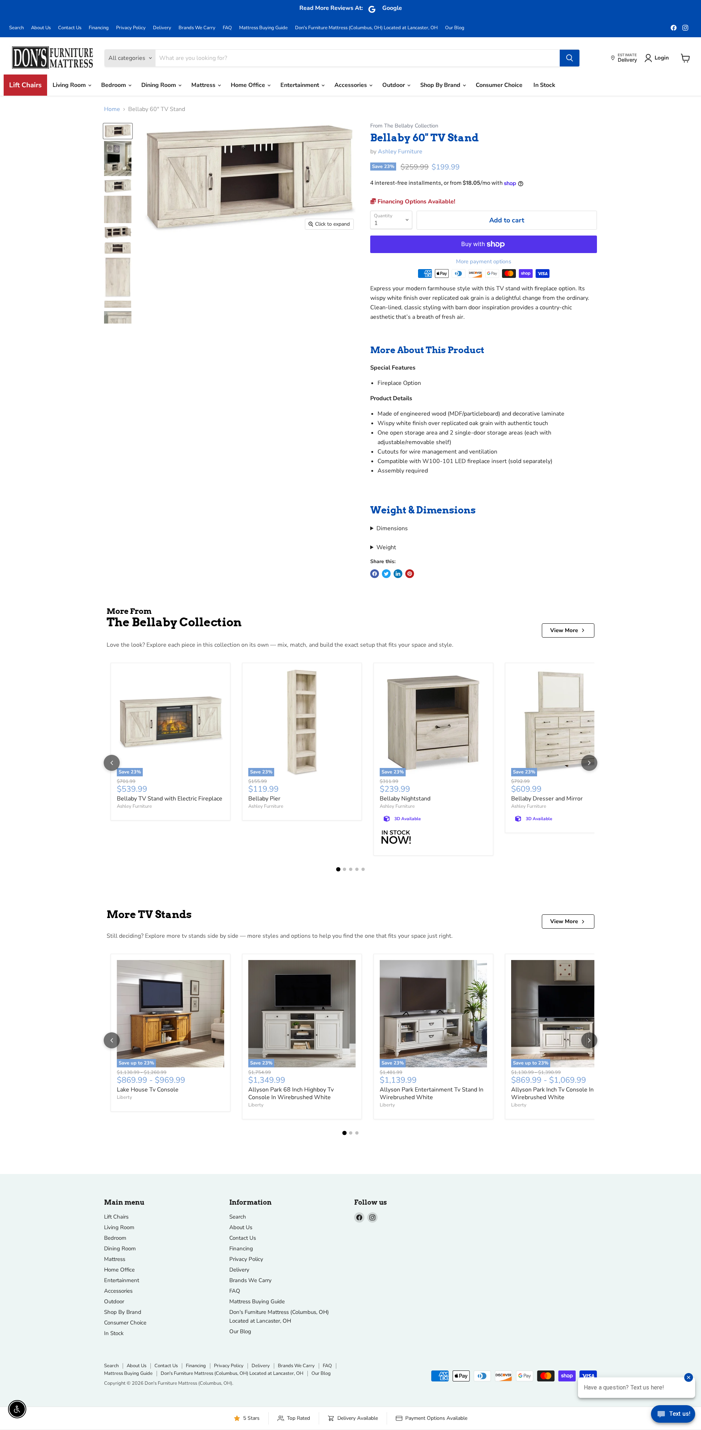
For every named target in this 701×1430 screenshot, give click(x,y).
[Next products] (589, 763)
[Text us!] (673, 1415)
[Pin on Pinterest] (409, 573)
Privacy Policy (131, 28)
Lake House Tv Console (148, 1090)
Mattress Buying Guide (263, 28)
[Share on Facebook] (374, 573)
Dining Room (159, 85)
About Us (41, 28)
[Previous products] (112, 763)
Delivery (162, 28)
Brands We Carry (197, 28)
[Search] (569, 58)
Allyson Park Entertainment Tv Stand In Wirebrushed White (431, 1093)
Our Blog (454, 28)
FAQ (227, 28)
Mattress (204, 85)
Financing (99, 28)
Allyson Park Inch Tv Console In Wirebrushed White (552, 1093)
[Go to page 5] (363, 869)
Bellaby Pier (264, 799)
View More (564, 630)
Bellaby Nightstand (405, 799)
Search (16, 28)
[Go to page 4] (357, 869)
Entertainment (300, 85)
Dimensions (392, 528)
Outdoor (394, 85)
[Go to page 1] (338, 869)
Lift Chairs (25, 85)
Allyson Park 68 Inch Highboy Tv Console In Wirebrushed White (291, 1093)
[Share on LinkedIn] (398, 573)
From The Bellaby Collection (404, 126)
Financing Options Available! (415, 202)
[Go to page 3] (350, 869)
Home (112, 109)
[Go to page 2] (344, 869)
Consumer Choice (499, 85)
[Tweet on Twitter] (386, 573)
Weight (386, 547)
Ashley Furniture (400, 152)
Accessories (351, 85)
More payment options (483, 262)
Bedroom (114, 85)
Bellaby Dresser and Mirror (547, 799)
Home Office (249, 85)
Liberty (124, 1097)
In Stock (544, 85)
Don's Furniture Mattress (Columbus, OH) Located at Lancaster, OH (366, 28)
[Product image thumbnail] (117, 158)
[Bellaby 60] (117, 131)
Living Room (70, 85)
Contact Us (69, 28)
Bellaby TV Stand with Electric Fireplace (169, 799)
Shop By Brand (441, 85)
